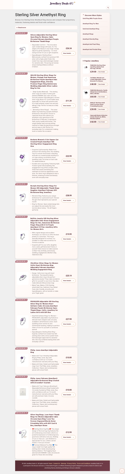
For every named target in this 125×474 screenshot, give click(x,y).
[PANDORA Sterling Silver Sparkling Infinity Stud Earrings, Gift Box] (85, 68)
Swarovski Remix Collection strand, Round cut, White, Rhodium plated (98, 117)
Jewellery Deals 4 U (62, 3)
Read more (22, 27)
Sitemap (63, 463)
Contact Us (56, 463)
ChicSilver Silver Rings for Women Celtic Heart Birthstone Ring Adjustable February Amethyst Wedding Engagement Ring (44, 266)
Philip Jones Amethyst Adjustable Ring (44, 351)
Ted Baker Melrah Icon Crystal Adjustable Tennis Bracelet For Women (98, 79)
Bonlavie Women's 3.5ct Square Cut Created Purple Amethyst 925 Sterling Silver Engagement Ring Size (44, 143)
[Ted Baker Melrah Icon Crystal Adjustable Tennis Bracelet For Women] (85, 80)
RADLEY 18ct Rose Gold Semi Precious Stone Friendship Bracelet (97, 104)
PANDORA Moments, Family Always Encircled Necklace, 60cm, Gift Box (98, 91)
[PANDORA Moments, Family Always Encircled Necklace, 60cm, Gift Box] (85, 93)
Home (50, 463)
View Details (67, 53)
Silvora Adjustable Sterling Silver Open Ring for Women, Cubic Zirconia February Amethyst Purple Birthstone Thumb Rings (44, 38)
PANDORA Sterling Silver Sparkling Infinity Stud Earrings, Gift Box (98, 66)
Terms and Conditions (83, 463)
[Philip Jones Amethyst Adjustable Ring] (23, 360)
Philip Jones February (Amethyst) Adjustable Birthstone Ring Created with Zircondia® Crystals (44, 380)
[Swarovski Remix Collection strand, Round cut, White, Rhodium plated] (85, 118)
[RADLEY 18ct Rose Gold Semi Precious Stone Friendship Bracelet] (85, 105)
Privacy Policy (71, 463)
